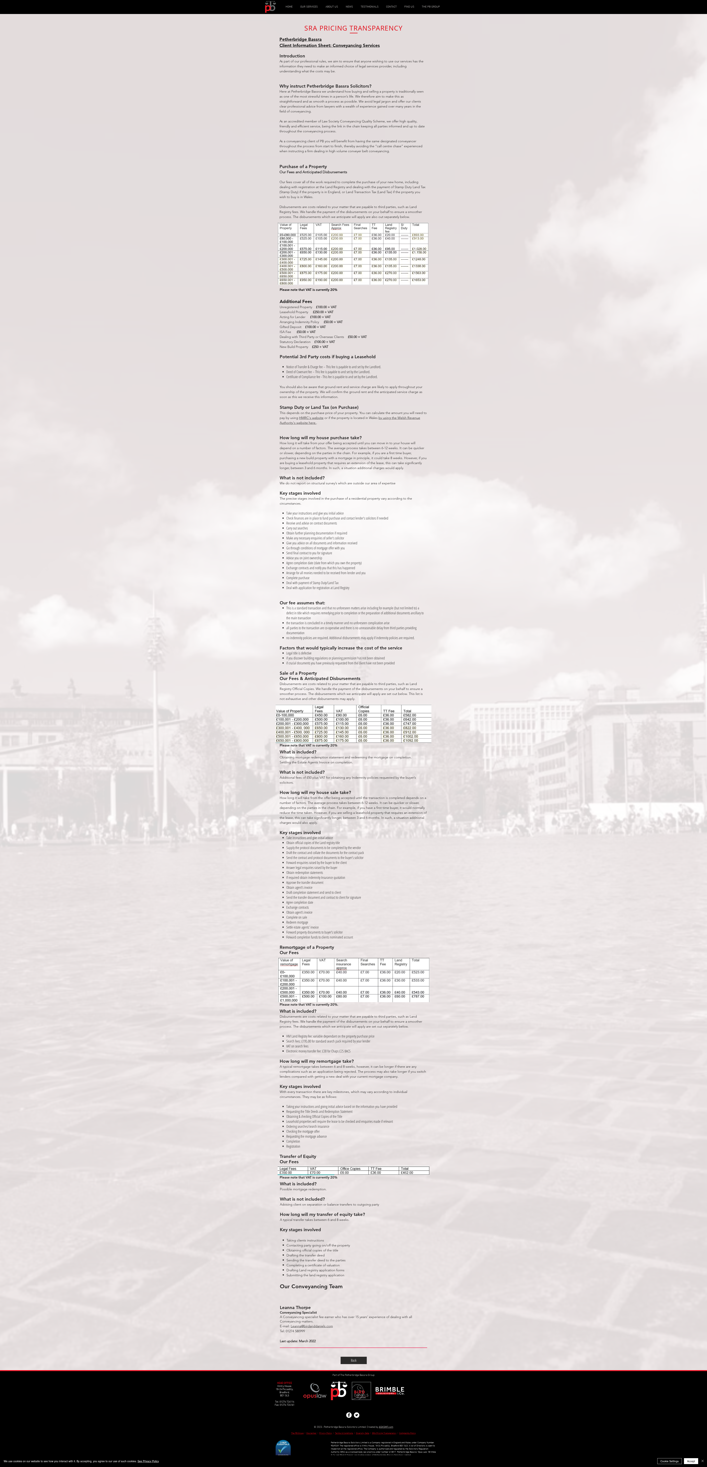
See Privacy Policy (148, 1461)
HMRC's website (311, 418)
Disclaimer (311, 1433)
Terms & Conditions (344, 1433)
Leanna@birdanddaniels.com (312, 1326)
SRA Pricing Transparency (384, 1433)
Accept (691, 1461)
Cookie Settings (669, 1461)
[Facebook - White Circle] (349, 1415)
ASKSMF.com (386, 1427)
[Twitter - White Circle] (356, 1415)
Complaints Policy (407, 1433)
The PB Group (297, 1433)
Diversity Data (362, 1433)
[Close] (702, 1461)
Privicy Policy (325, 1433)
